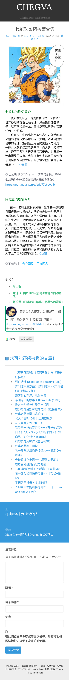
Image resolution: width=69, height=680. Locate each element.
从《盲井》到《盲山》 (29, 423)
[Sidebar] (3, 17)
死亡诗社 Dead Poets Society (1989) (38, 382)
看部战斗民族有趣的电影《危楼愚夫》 (39, 409)
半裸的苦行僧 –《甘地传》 (32, 482)
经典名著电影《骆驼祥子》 (32, 414)
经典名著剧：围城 (26, 446)
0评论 (41, 36)
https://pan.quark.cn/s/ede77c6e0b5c (30, 184)
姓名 (9, 587)
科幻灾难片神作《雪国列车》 (33, 441)
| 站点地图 (51, 666)
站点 (8, 617)
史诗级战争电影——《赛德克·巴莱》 (37, 459)
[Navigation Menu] (65, 17)
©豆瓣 (23, 164)
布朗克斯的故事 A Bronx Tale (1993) (37, 400)
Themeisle (38, 673)
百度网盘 (42, 264)
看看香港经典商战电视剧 (30, 464)
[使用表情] (62, 586)
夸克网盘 (28, 264)
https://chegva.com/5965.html (25, 324)
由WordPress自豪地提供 (43, 669)
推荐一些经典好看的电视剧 (32, 404)
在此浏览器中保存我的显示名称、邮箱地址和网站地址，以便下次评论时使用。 (33, 639)
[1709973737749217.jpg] (34, 74)
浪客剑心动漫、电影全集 (30, 395)
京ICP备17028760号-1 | (20, 669)
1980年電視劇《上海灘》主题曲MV (37, 469)
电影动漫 (26, 339)
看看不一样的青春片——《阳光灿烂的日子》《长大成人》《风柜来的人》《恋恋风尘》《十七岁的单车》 (38, 432)
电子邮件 (12, 602)
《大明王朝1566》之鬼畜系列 (34, 418)
